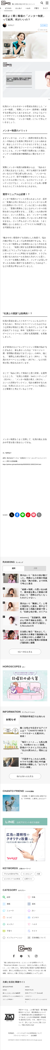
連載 (8, 904)
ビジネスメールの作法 (12, 879)
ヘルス (28, 8)
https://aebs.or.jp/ (28, 1025)
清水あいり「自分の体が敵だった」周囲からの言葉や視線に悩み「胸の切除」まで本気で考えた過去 (33, 579)
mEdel (5, 990)
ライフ (45, 8)
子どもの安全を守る (11, 874)
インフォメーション (14, 938)
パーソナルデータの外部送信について (29, 1033)
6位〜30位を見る (25, 652)
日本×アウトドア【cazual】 (34, 993)
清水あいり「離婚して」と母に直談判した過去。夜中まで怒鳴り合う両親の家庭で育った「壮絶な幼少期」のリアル (33, 607)
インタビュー (27, 874)
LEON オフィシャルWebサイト (13, 996)
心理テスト (28, 879)
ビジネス (8, 8)
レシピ (9, 917)
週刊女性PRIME (8, 987)
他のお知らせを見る (25, 776)
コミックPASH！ (8, 999)
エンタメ (18, 8)
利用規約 (11, 1033)
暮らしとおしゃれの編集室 (11, 993)
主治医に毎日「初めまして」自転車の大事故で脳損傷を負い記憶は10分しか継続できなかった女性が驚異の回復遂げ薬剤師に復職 (33, 637)
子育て (36, 8)
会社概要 (34, 1035)
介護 (38, 874)
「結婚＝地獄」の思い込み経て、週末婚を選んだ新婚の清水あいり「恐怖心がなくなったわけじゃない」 (33, 593)
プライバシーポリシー (20, 1035)
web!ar (27, 987)
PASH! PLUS (29, 990)
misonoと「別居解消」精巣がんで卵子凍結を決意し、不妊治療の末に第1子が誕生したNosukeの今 (33, 621)
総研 (8, 897)
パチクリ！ (28, 996)
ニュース (10, 911)
